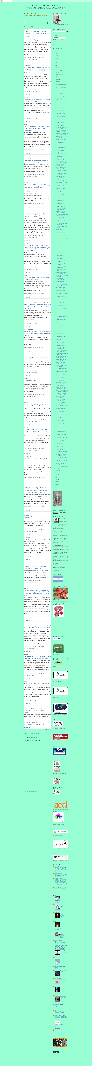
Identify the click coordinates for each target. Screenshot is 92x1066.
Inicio (38, 788)
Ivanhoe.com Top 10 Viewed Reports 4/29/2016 (61, 177)
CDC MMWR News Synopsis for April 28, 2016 (61, 174)
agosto (57, 76)
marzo (57, 468)
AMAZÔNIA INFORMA (59, 1004)
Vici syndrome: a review (30, 380)
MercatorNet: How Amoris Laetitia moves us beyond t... (62, 248)
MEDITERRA (57, 1028)
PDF (29, 62)
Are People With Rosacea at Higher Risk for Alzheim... (61, 152)
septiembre (58, 74)
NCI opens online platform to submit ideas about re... (61, 254)
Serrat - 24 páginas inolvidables (63, 980)
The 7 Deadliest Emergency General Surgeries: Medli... (61, 100)
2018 (56, 64)
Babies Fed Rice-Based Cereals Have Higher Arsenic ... (61, 383)
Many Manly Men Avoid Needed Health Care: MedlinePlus (62, 134)
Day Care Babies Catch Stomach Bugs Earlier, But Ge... (61, 329)
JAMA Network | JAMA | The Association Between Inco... (61, 430)
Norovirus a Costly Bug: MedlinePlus (60, 338)
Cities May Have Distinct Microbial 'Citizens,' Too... (61, 397)
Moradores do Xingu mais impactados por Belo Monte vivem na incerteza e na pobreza (61, 1006)
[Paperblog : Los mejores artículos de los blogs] (56, 639)
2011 (56, 481)
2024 (56, 53)
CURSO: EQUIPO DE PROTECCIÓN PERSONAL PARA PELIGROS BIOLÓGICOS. (63, 899)
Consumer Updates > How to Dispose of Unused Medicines (61, 424)
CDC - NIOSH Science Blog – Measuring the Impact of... (61, 418)
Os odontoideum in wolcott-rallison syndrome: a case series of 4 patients (37, 540)
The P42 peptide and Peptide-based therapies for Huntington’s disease (37, 278)
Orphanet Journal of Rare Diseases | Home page (32, 17)
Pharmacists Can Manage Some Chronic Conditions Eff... (61, 318)
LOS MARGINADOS (59, 878)
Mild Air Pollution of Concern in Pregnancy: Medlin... (62, 124)
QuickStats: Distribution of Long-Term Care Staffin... (62, 192)
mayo (57, 81)
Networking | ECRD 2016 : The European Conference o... (61, 461)
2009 (56, 484)
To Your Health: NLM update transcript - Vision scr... (61, 439)
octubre (57, 72)
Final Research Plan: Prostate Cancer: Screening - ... (61, 221)
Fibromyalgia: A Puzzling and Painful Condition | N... (61, 300)
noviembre (58, 70)
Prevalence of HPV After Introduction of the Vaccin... (61, 427)
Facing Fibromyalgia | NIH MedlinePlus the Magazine (61, 291)
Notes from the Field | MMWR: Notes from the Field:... (61, 199)
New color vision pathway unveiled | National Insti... (61, 400)
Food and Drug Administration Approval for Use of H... (61, 209)
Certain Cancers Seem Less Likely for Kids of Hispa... (62, 312)
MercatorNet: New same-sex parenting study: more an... (61, 242)
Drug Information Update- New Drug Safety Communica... (61, 449)
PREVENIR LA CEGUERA (60, 958)
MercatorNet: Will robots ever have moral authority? (61, 245)
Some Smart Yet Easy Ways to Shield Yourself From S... (61, 146)
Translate (62, 39)
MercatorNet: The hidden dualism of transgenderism (62, 239)
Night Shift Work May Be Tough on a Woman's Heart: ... (61, 363)
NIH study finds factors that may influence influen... (61, 257)
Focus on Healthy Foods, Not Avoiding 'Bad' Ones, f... (61, 306)
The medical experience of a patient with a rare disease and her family (37, 358)
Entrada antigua (48, 788)
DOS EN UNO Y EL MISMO (60, 942)
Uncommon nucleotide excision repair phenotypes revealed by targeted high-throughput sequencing (35, 214)
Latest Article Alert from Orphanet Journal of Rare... (62, 155)
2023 (56, 55)
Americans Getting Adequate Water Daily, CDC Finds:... (61, 357)
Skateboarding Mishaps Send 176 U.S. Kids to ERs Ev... (62, 347)
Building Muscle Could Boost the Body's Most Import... (62, 137)
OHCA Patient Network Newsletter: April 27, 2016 (61, 412)
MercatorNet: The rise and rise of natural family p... (61, 442)
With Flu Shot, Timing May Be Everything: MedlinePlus (61, 326)
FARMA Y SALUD (58, 1010)
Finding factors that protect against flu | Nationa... (60, 403)
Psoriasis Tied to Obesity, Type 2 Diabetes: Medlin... (61, 94)
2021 (56, 58)
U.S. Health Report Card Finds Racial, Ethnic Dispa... (61, 106)
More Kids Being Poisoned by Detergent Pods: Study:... (61, 378)
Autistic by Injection (58, 986)
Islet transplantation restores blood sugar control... (62, 406)
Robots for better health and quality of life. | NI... (61, 360)
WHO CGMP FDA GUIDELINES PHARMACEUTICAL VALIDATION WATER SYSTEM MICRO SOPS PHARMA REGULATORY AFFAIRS (61, 947)
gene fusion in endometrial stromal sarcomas (37, 516)
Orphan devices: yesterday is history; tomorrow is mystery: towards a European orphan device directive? (37, 333)
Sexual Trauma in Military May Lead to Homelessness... (61, 273)
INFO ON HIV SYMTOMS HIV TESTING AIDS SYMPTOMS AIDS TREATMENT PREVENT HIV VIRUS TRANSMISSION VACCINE (61, 1018)
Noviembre (56, 967)
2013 (56, 477)
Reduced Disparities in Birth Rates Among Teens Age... (62, 215)
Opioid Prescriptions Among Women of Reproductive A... (61, 212)
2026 (56, 50)
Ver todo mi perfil (57, 570)
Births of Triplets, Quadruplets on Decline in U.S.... (62, 118)
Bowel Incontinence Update (61, 139)
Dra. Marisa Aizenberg (59, 931)
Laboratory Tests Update (60, 385)
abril (57, 83)
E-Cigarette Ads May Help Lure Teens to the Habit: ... (61, 309)
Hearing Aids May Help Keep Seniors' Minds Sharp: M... (61, 88)
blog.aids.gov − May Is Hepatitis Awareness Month (61, 165)
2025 (56, 51)
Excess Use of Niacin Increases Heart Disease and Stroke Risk (63, 952)
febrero (57, 470)
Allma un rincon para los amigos (61, 1030)
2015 (56, 474)
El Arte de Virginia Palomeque (61, 970)
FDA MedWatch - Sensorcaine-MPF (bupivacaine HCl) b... (61, 446)
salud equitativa (64, 518)
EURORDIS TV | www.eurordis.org (62, 466)
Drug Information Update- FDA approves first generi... (61, 158)
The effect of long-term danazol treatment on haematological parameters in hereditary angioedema (36, 431)
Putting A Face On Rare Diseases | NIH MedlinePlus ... (62, 285)
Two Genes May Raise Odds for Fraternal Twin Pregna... (61, 121)
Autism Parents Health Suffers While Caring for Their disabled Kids (63, 989)
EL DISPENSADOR (58, 873)
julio (57, 77)
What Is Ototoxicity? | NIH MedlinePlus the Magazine (61, 288)
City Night (61, 971)
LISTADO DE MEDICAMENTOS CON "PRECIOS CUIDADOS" (61, 1012)
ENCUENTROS (58, 978)
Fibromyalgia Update (59, 144)
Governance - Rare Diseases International (61, 464)
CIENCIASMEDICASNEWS (46, 5)
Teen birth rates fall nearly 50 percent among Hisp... (61, 168)
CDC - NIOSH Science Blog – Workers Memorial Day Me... (61, 369)
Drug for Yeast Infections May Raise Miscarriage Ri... (61, 341)
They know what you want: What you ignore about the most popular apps (61, 875)
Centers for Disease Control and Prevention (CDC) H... (61, 233)
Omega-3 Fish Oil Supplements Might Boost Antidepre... (61, 335)
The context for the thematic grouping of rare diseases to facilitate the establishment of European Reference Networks (36, 460)
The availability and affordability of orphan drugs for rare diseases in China (36, 405)
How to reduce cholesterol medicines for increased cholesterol (63, 1022)
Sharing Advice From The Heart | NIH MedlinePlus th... (61, 279)
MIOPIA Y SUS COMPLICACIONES (63, 959)
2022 (56, 57)
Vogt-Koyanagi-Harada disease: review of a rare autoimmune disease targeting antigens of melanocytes (37, 128)
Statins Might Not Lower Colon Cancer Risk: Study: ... (61, 344)
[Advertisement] (34, 778)
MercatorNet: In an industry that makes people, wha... (61, 375)
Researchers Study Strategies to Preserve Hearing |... (61, 297)
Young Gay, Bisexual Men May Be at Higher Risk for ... (61, 351)
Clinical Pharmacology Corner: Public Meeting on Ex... (61, 183)
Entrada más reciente (27, 788)
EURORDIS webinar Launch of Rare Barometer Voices (61, 458)
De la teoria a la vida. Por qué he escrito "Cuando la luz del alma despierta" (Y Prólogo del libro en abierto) (63, 925)
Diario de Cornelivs (58, 921)
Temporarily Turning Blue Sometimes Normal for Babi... (61, 303)
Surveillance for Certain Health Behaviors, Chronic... (61, 171)
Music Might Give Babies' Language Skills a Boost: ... (61, 315)
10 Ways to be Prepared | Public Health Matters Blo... (61, 415)
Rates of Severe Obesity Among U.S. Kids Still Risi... (61, 332)
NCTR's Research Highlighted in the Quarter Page (61, 260)
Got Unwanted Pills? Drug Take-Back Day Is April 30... (61, 112)
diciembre (58, 69)
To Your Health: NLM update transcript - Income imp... (61, 433)
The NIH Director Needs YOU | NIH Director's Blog (61, 372)
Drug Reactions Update (60, 380)
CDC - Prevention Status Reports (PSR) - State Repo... (61, 224)
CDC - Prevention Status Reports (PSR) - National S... (61, 227)
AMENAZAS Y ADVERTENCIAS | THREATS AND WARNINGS (62, 391)
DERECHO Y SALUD (59, 904)
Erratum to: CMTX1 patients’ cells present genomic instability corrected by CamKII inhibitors (35, 710)
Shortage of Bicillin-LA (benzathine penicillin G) (61, 180)
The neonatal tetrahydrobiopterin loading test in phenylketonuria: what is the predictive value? (37, 657)
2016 (56, 67)
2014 (56, 476)
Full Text (26, 62)
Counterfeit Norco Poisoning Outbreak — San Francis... (61, 206)
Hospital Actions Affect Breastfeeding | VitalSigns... (61, 230)
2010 (56, 483)
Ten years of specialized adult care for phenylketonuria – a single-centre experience (36, 159)
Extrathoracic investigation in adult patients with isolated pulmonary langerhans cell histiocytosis (37, 626)
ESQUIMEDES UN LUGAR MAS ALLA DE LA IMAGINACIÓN (61, 995)
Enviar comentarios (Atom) (34, 791)
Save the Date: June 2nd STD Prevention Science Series (61, 218)
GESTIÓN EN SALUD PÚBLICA (61, 887)
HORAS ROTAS (58, 912)
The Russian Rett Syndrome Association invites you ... (61, 455)
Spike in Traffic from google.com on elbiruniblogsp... (61, 251)
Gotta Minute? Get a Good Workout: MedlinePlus (60, 91)
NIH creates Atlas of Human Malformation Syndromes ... (61, 189)
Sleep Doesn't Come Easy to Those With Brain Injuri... (62, 97)
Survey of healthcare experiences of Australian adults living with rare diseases (37, 100)
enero (57, 472)
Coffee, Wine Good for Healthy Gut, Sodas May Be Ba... (61, 131)
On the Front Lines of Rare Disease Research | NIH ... (62, 294)
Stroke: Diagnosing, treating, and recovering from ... (62, 354)
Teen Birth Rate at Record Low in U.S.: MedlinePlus (62, 128)
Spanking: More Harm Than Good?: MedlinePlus (61, 103)
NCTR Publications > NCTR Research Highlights (61, 366)
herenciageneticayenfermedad (60, 866)
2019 (56, 62)
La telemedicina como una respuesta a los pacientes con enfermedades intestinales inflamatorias (63, 935)
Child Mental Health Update (61, 324)
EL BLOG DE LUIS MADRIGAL (58, 941)
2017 (56, 65)
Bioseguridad (57, 895)
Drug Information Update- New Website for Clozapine (61, 421)
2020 (56, 60)
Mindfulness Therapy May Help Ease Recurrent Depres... (61, 109)
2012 (56, 479)
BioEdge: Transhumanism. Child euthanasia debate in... (61, 85)
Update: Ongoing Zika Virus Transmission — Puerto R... (61, 162)
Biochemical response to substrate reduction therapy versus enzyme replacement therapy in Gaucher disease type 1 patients (37, 185)
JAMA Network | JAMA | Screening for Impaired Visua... (62, 436)
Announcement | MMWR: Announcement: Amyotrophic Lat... (61, 196)
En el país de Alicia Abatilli (60, 966)
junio (57, 79)
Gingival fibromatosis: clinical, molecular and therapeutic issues (36, 684)
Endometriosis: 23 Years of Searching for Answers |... (61, 186)
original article (29, 724)
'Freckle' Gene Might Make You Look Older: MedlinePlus (61, 115)
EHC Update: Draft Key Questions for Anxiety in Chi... (62, 149)
